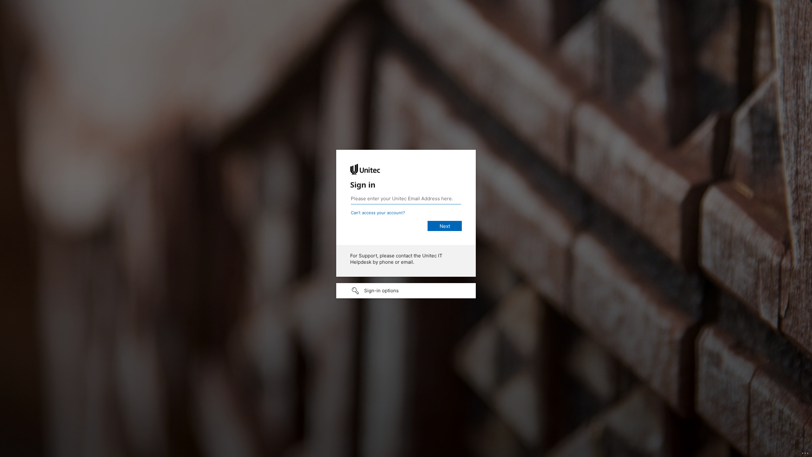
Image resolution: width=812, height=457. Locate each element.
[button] (406, 290)
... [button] (805, 451)
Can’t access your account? (378, 212)
